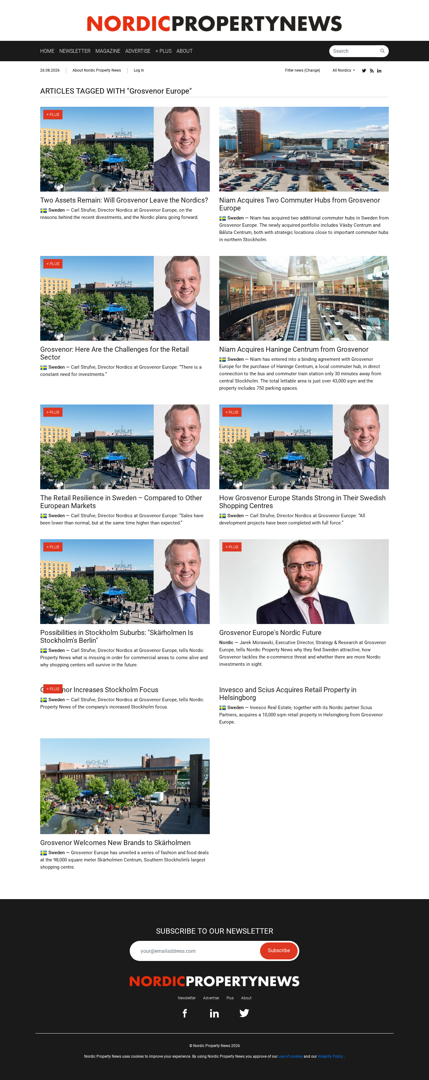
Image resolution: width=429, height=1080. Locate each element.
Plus (230, 998)
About (246, 998)
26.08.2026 (50, 70)
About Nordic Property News (97, 70)
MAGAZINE (107, 51)
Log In (139, 70)
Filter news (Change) (302, 70)
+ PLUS (163, 51)
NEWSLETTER (74, 51)
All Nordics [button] (342, 70)
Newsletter (187, 998)
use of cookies (291, 1056)
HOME (47, 51)
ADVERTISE (137, 51)
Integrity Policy (330, 1056)
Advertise (211, 998)
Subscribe (279, 950)
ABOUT (184, 51)
